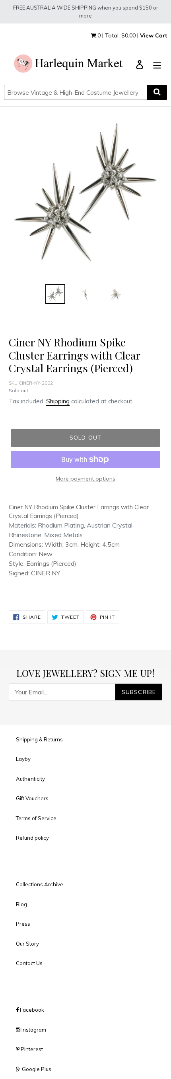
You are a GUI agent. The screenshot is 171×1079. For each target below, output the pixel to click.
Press (23, 924)
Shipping (58, 401)
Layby (23, 759)
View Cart (153, 35)
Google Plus (36, 1069)
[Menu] (157, 64)
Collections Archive (39, 884)
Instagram (33, 1029)
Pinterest (31, 1049)
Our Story (27, 943)
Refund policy (32, 838)
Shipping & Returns (39, 739)
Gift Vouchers (32, 798)
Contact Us (29, 963)
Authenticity (30, 779)
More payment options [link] (85, 478)
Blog (21, 904)
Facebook (31, 1010)
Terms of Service (36, 818)
